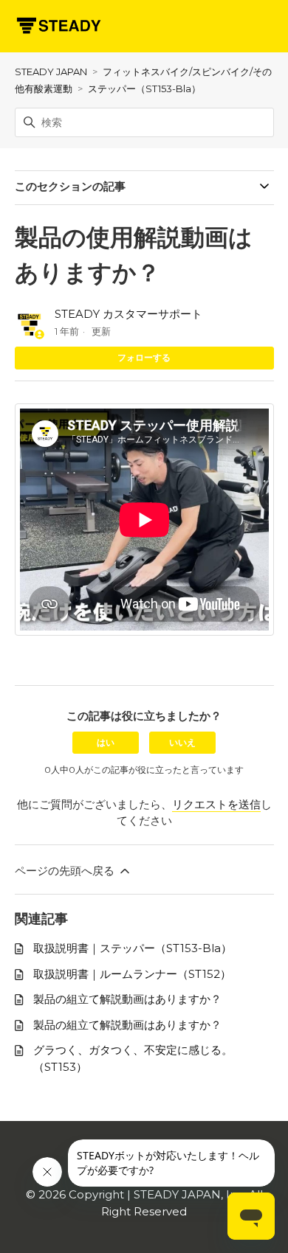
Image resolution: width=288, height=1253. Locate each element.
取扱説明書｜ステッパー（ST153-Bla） (132, 948)
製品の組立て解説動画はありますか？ (127, 999)
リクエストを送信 (216, 804)
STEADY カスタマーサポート (128, 314)
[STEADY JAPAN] (58, 26)
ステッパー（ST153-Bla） (144, 88)
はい (105, 742)
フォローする (144, 357)
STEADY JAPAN (51, 71)
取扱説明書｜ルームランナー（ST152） (132, 974)
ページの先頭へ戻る (66, 871)
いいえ (182, 742)
